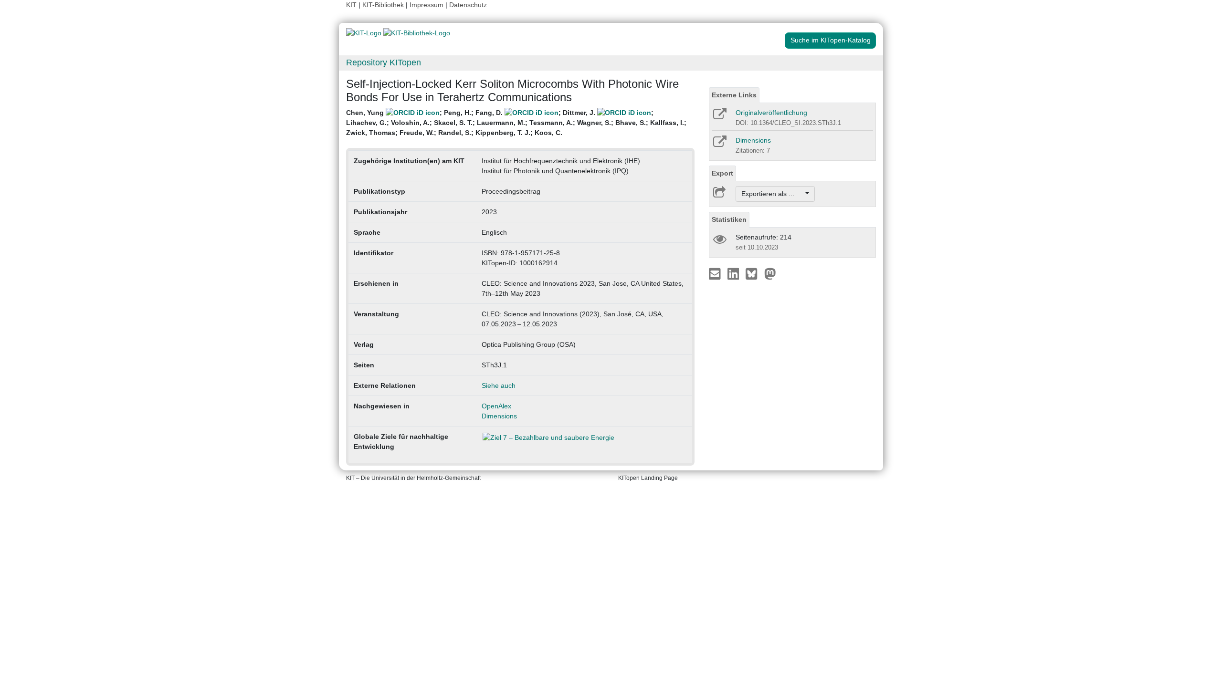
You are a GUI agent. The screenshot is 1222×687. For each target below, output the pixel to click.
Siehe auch (499, 385)
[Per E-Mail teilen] (716, 273)
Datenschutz (468, 5)
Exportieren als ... (772, 194)
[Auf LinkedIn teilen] (734, 273)
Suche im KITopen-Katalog (830, 40)
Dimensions (499, 416)
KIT (351, 5)
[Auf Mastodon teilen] (770, 273)
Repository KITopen (383, 62)
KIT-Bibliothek (384, 5)
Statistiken (729, 219)
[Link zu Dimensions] (719, 144)
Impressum (426, 5)
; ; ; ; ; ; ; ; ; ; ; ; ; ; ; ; (516, 122)
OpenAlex (496, 406)
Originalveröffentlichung (771, 112)
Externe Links (734, 95)
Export (722, 173)
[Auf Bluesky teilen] (754, 273)
